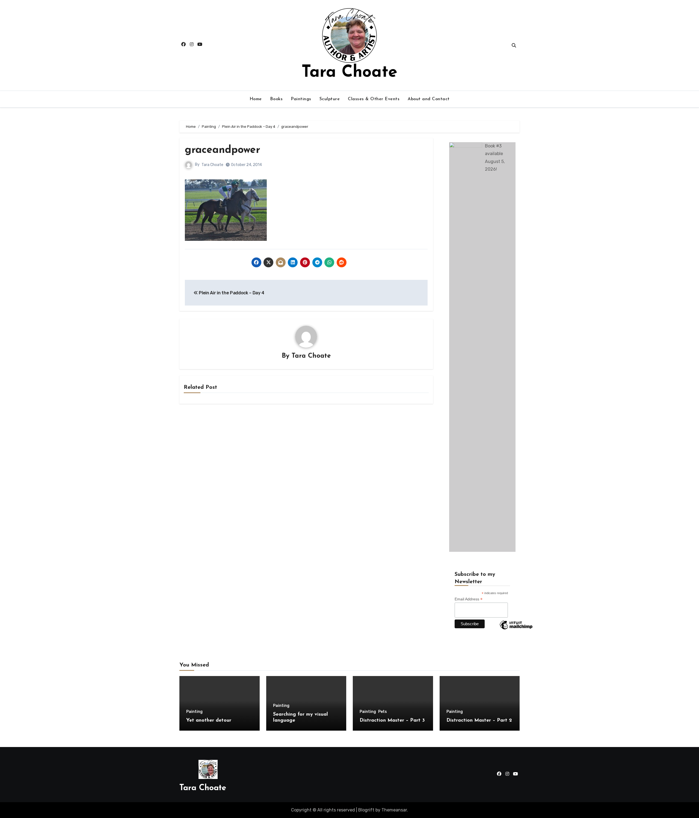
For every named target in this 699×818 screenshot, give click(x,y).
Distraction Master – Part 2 (479, 720)
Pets (382, 712)
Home (256, 99)
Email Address (468, 599)
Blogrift (366, 810)
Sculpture (329, 99)
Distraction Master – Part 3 (392, 720)
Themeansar (394, 810)
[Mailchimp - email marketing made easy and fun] (516, 629)
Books (276, 99)
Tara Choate (349, 72)
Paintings (301, 99)
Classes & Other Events (373, 99)
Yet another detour (208, 720)
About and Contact (429, 99)
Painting (194, 712)
